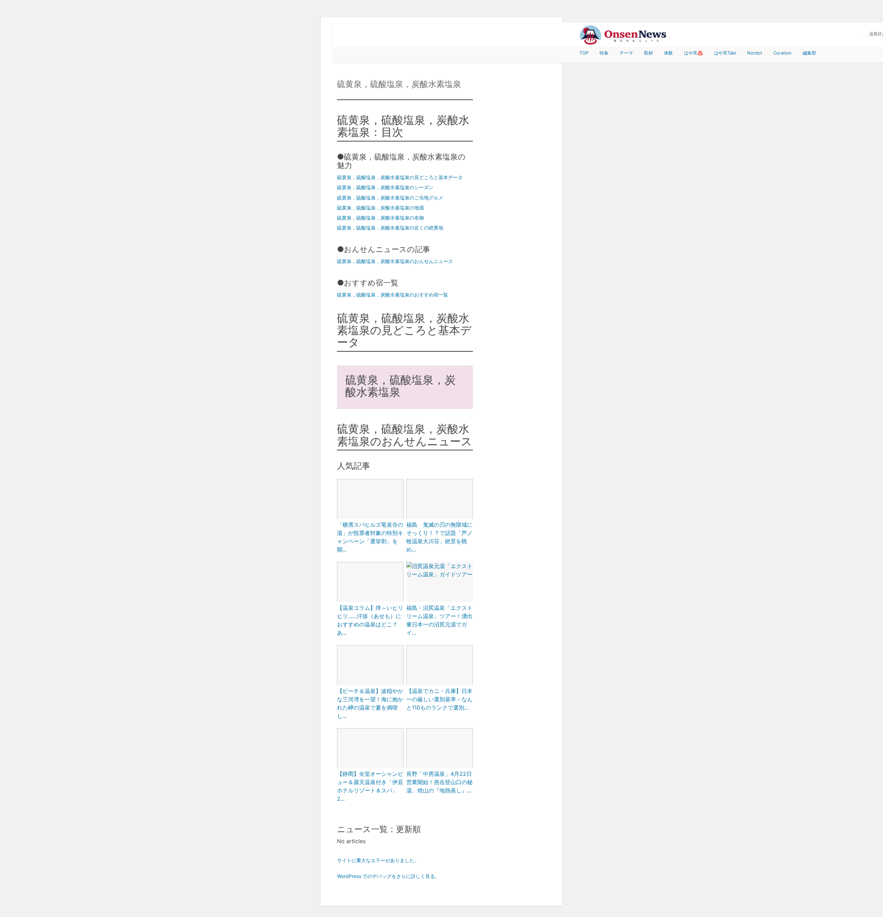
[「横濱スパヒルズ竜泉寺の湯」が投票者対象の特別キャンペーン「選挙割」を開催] (370, 499)
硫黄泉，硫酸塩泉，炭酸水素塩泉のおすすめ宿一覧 (392, 294)
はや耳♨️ (693, 53)
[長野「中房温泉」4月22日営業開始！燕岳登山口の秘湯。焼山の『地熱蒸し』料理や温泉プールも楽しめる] (439, 749)
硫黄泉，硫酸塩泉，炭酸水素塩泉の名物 (380, 218)
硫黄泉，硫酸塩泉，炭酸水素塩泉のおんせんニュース (395, 261)
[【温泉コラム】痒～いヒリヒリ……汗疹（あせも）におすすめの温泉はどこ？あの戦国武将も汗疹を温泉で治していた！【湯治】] (370, 582)
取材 (648, 53)
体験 (668, 53)
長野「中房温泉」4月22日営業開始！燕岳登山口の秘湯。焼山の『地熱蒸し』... (439, 782)
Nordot (754, 53)
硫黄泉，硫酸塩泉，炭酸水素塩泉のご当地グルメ (390, 198)
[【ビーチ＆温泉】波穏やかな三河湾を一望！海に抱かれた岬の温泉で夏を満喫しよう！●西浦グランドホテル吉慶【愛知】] (370, 665)
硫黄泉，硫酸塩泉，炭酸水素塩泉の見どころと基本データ (400, 177)
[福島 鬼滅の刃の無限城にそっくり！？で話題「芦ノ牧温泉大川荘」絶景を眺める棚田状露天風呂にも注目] (439, 499)
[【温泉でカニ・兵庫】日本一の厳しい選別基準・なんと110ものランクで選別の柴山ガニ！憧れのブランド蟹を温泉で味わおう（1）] (439, 665)
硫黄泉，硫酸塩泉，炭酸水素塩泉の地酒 (380, 208)
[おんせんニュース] (623, 35)
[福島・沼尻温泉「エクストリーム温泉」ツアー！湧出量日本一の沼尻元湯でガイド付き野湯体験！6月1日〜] (439, 570)
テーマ (626, 53)
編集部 (809, 53)
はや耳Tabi (725, 53)
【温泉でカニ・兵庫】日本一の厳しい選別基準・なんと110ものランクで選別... (439, 699)
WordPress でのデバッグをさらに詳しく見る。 (388, 876)
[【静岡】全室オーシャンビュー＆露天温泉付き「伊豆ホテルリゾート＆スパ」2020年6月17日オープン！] (370, 749)
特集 (603, 53)
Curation (782, 53)
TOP (583, 53)
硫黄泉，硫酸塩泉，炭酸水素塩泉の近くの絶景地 (390, 228)
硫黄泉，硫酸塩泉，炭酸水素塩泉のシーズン (385, 187)
